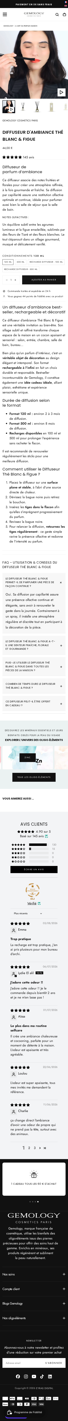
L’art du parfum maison (26, 26)
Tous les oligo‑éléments (34, 777)
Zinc (26, 757)
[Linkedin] (50, 1376)
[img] (20, 923)
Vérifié (31, 903)
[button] (4, 14)
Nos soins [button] (8, 1274)
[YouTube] (34, 1376)
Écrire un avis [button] (34, 869)
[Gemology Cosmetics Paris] (34, 1218)
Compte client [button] (10, 1289)
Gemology (8, 26)
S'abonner (53, 1363)
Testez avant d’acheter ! (34, 4)
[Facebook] (18, 1376)
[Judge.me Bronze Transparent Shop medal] (33, 890)
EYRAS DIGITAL (44, 1388)
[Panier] (64, 14)
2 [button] (29, 1148)
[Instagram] (26, 1376)
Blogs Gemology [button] (12, 1303)
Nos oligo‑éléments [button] (14, 1318)
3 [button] (35, 1148)
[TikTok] (42, 1376)
